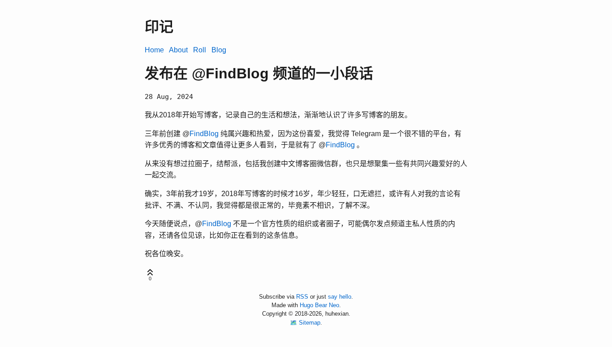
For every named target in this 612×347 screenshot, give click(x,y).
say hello (339, 296)
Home (154, 50)
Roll (199, 50)
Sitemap (309, 322)
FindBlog (204, 133)
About (178, 50)
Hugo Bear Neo (319, 305)
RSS (302, 296)
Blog (218, 50)
